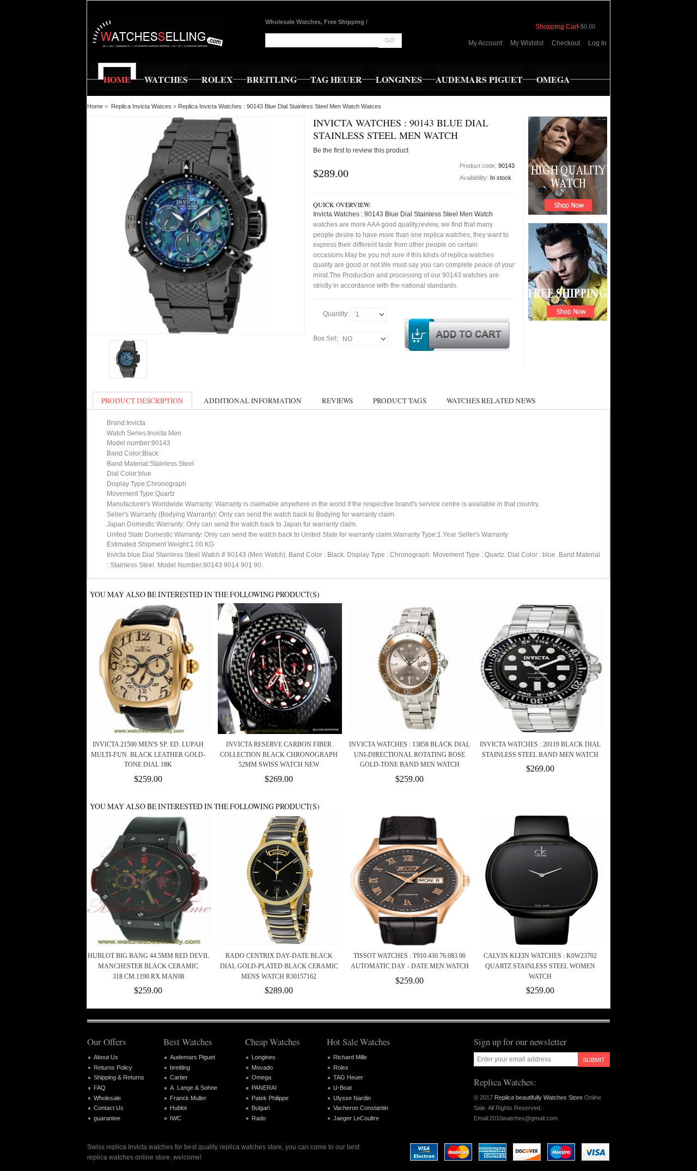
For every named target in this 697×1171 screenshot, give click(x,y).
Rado (259, 1118)
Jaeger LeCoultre (356, 1118)
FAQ (100, 1087)
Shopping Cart (556, 27)
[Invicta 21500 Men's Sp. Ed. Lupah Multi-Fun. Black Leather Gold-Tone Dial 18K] (148, 668)
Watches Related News (491, 400)
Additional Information (253, 400)
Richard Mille (350, 1057)
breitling (180, 1067)
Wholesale (107, 1098)
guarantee (107, 1118)
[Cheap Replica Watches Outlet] (156, 32)
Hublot (178, 1108)
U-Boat (342, 1087)
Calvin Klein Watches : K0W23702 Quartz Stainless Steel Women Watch (540, 966)
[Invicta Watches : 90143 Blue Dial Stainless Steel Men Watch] (128, 359)
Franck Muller (188, 1098)
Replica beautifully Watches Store (538, 1097)
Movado (262, 1067)
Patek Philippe (270, 1098)
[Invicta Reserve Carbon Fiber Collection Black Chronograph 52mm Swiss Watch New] (279, 668)
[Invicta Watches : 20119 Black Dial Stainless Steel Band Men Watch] (540, 668)
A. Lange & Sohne (193, 1087)
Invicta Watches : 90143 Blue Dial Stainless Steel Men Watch (403, 214)
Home (95, 106)
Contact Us (109, 1108)
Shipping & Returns (119, 1077)
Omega (261, 1077)
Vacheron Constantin (360, 1108)
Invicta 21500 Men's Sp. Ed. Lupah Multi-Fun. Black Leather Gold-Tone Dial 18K (148, 754)
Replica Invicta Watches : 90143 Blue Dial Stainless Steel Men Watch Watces (279, 106)
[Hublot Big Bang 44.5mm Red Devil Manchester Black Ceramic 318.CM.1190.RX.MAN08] (148, 880)
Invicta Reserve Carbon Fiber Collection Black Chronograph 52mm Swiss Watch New (279, 754)
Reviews (337, 400)
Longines (264, 1057)
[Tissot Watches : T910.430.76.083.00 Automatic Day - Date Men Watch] (409, 880)
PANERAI (264, 1087)
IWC (175, 1118)
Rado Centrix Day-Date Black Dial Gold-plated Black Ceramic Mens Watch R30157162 (279, 966)
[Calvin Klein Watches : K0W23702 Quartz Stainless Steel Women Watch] (540, 880)
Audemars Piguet (192, 1057)
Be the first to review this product (360, 150)
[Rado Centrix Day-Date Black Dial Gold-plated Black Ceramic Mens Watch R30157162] (279, 880)
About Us (106, 1057)
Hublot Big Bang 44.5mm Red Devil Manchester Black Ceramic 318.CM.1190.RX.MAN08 (148, 966)
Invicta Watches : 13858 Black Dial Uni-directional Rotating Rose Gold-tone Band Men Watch (409, 754)
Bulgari (261, 1108)
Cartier (179, 1077)
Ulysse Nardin (352, 1098)
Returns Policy (113, 1067)
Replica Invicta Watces (141, 106)
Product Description (142, 400)
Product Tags (399, 400)
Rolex (340, 1067)
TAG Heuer (348, 1077)
